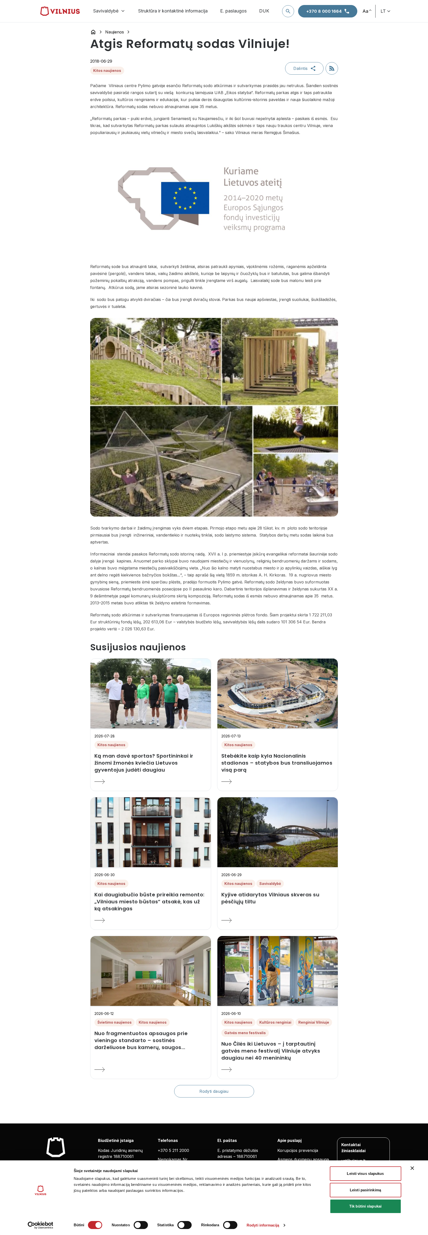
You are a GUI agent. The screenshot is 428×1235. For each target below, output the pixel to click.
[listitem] (150, 762)
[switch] (141, 1225)
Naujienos (114, 31)
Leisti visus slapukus (365, 1173)
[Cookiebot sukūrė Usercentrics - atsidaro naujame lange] (40, 1225)
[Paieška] (288, 11)
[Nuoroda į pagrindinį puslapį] (93, 32)
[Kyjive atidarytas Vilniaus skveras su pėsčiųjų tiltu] (277, 920)
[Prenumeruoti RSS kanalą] (332, 68)
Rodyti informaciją (263, 1225)
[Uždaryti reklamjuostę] (412, 1168)
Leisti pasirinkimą (365, 1190)
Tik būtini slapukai (365, 1206)
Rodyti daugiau (214, 1091)
